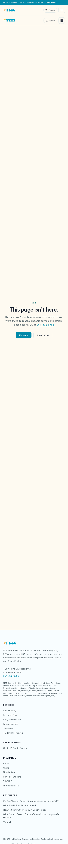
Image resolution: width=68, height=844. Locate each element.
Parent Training (10, 724)
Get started (43, 335)
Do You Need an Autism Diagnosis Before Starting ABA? (31, 801)
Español (52, 10)
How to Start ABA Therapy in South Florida (24, 810)
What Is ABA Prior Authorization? (19, 805)
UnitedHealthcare (12, 776)
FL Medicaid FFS (11, 785)
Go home (23, 335)
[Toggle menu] (62, 10)
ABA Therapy (9, 710)
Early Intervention (12, 719)
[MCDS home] (9, 10)
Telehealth (8, 728)
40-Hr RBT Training (13, 733)
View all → (8, 822)
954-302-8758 (45, 324)
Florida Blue (9, 772)
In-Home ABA (10, 715)
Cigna (6, 768)
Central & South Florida (15, 748)
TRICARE (7, 781)
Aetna (6, 763)
